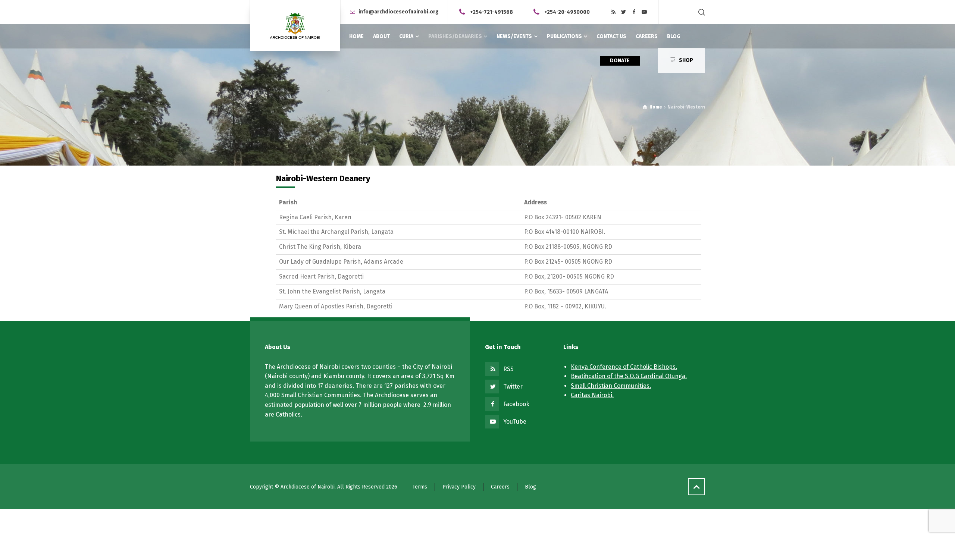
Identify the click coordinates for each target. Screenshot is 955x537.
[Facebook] (634, 12)
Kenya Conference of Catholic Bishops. (624, 366)
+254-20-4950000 (567, 12)
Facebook (516, 404)
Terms (420, 487)
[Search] (700, 12)
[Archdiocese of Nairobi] (295, 25)
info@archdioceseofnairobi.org (398, 12)
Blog (530, 487)
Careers (500, 487)
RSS (508, 369)
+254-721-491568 (491, 12)
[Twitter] (623, 12)
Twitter (513, 386)
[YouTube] (644, 12)
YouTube (514, 421)
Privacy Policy (459, 487)
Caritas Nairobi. (592, 395)
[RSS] (613, 12)
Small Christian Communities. (611, 385)
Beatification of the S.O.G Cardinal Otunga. (629, 376)
